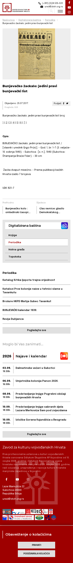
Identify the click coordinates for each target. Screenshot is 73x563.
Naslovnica (9, 20)
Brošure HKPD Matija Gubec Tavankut (27, 301)
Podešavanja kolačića (36, 554)
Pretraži (51, 11)
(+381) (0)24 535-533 (52, 3)
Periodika (50, 20)
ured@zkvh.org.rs (13, 499)
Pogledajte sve (36, 330)
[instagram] (29, 479)
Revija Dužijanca (13, 319)
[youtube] (18, 479)
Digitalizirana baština (30, 20)
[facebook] (8, 479)
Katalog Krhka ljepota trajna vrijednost (29, 280)
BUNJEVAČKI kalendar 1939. (20, 310)
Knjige (12, 235)
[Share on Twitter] (67, 103)
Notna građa (16, 249)
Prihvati (36, 545)
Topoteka (14, 256)
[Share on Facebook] (63, 103)
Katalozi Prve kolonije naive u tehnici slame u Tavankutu (32, 291)
